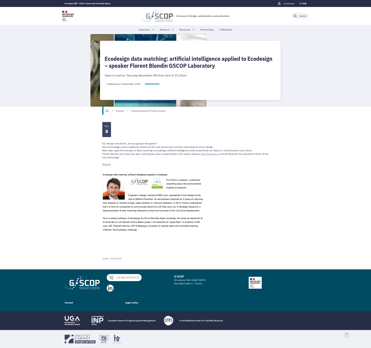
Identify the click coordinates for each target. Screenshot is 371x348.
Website (106, 164)
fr (300, 3)
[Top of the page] (347, 334)
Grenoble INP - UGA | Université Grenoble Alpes (87, 3)
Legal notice (131, 302)
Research (120, 110)
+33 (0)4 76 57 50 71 (127, 277)
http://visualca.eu (210, 153)
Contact (69, 302)
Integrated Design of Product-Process (148, 110)
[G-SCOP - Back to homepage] (157, 16)
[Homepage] (107, 110)
